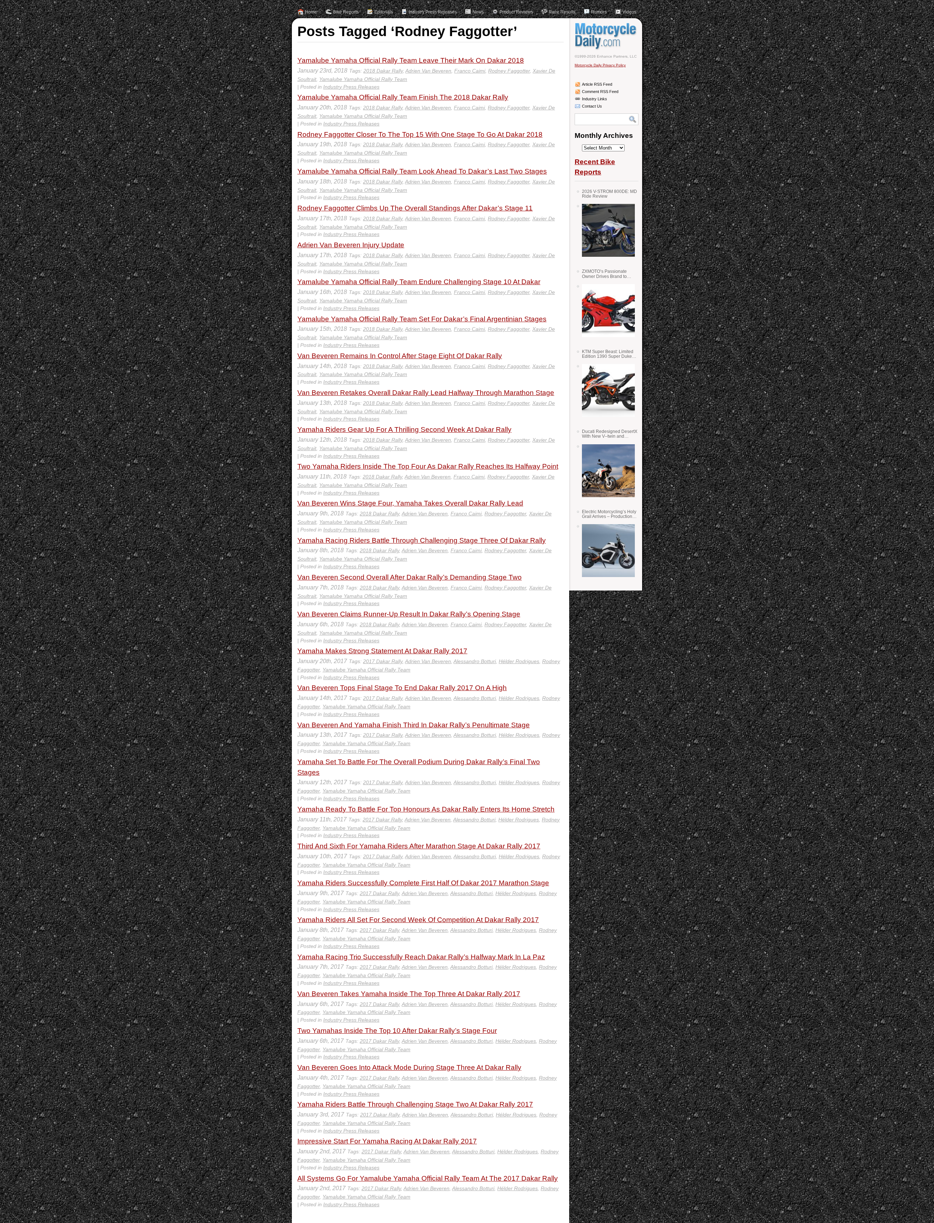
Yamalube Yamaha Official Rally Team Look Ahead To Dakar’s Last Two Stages (422, 171)
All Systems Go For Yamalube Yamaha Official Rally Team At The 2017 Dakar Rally (427, 1178)
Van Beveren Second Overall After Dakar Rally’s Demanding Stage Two (409, 577)
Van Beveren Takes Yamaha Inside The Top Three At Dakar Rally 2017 (408, 994)
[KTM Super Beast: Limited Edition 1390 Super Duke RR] (605, 390)
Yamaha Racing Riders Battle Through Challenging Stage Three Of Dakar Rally (421, 540)
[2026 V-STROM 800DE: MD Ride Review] (605, 230)
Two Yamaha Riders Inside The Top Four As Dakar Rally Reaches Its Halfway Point (427, 466)
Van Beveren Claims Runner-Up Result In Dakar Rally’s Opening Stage (408, 614)
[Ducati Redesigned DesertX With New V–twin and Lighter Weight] (605, 471)
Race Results (562, 12)
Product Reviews (516, 12)
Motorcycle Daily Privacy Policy (600, 65)
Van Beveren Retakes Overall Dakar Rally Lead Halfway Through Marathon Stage (425, 392)
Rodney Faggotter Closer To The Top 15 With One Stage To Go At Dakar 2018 (420, 134)
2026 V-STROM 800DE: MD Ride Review (609, 194)
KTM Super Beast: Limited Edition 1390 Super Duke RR (607, 354)
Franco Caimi (469, 71)
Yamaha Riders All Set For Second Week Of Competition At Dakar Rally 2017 (418, 920)
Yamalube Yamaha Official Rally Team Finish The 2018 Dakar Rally (402, 97)
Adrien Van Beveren (428, 71)
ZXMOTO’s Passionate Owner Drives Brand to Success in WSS (604, 274)
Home (311, 12)
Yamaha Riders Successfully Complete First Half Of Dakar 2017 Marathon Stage (423, 883)
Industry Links (594, 99)
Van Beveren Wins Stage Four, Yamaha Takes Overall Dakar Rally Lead (410, 503)
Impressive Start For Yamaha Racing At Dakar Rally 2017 (387, 1141)
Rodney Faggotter (509, 71)
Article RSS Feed (597, 84)
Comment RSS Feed (600, 91)
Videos (629, 12)
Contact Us (592, 106)
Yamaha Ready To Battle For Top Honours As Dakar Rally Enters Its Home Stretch (426, 809)
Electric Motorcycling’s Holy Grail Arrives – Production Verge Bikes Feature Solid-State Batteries (609, 514)
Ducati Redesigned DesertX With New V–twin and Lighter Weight (609, 434)
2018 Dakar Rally (383, 71)
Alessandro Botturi (475, 661)
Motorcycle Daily (606, 36)
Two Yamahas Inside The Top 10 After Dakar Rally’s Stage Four (397, 1030)
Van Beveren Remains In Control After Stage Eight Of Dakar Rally (399, 356)
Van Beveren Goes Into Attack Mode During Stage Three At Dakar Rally (409, 1067)
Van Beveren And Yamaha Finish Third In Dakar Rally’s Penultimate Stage (413, 725)
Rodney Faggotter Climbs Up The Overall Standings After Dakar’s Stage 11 (415, 208)
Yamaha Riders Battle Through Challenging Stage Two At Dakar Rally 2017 (415, 1104)
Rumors (599, 12)
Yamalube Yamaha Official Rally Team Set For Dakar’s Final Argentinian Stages (422, 319)
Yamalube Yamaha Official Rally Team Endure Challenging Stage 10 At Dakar (418, 282)
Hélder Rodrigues (519, 661)
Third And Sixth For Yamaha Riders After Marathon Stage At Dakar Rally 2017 (418, 846)
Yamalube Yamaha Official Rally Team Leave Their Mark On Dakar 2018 (410, 60)
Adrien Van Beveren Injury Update (350, 245)
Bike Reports (346, 12)
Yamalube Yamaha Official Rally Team (363, 79)
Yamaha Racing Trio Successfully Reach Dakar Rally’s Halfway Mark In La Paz (421, 957)
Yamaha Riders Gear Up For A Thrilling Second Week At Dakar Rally (404, 429)
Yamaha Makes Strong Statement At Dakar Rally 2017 (382, 651)
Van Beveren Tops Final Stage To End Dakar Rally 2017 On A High (402, 688)
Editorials (383, 12)
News (478, 12)
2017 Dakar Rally (382, 661)
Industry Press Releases (433, 12)
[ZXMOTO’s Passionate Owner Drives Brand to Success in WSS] (605, 310)
